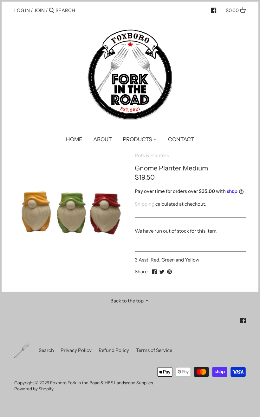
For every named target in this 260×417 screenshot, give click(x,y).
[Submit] (51, 10)
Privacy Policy (76, 350)
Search (46, 350)
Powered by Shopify (34, 388)
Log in (22, 10)
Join (39, 10)
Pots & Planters (152, 155)
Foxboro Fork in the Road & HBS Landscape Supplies (101, 382)
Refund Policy (114, 350)
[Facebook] (213, 10)
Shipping (144, 204)
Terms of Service (154, 350)
